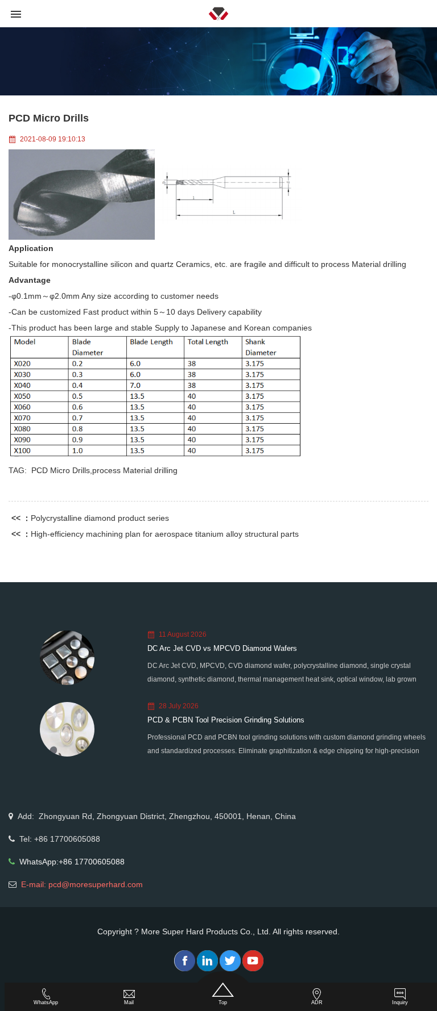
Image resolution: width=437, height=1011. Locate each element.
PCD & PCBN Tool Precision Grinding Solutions (225, 720)
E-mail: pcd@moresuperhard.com (82, 884)
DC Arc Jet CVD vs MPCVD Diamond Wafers (222, 648)
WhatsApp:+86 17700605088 (72, 861)
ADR (317, 1002)
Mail (129, 1002)
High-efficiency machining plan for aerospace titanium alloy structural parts (165, 533)
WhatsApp (46, 1002)
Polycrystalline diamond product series (100, 518)
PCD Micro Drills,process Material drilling (104, 470)
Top (222, 1002)
